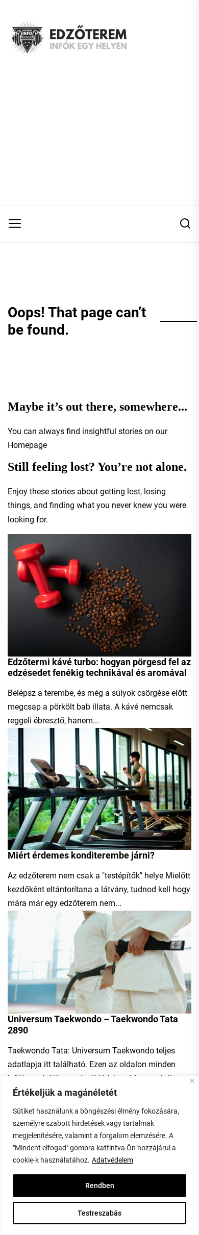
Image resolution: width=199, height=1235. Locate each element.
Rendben (99, 1185)
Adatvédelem (112, 1160)
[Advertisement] (99, 141)
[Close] (192, 1080)
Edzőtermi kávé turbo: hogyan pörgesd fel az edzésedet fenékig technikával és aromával (99, 667)
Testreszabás (99, 1213)
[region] (99, 1155)
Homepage (27, 445)
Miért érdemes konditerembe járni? (81, 855)
